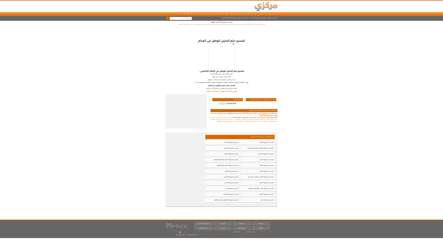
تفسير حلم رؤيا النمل (266, 165)
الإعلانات (222, 223)
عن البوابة (242, 223)
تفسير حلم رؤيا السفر (266, 183)
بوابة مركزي (236, 232)
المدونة (261, 223)
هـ (187, 14)
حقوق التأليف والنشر (203, 223)
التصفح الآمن (242, 228)
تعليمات (261, 228)
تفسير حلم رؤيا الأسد (231, 183)
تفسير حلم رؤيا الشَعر (231, 148)
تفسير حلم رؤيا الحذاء (231, 142)
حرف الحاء (245, 18)
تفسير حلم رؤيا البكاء (266, 142)
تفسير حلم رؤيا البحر (266, 200)
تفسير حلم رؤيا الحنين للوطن (221, 22)
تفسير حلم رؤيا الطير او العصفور (227, 165)
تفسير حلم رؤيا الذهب (231, 154)
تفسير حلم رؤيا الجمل (266, 194)
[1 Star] (235, 103)
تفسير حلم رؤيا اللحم (266, 160)
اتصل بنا (222, 228)
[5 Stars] (228, 103)
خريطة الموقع (203, 228)
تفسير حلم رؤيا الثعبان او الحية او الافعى (260, 148)
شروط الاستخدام (181, 235)
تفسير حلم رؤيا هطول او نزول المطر (226, 200)
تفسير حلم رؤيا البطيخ (230, 194)
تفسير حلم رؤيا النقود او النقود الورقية (226, 160)
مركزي (264, 18)
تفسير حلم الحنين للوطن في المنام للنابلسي (248, 121)
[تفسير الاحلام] (265, 6)
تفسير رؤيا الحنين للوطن (225, 121)
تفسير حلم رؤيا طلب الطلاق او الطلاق (260, 188)
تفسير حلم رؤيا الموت (266, 171)
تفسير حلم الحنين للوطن (224, 117)
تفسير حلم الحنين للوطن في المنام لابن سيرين (243, 119)
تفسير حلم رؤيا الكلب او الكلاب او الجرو (260, 177)
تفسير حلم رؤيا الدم (231, 188)
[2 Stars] (233, 103)
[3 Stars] (232, 103)
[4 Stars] (230, 103)
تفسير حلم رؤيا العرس (230, 177)
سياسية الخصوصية (193, 235)
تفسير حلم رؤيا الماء (231, 171)
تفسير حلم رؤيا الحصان (265, 154)
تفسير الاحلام (255, 18)
